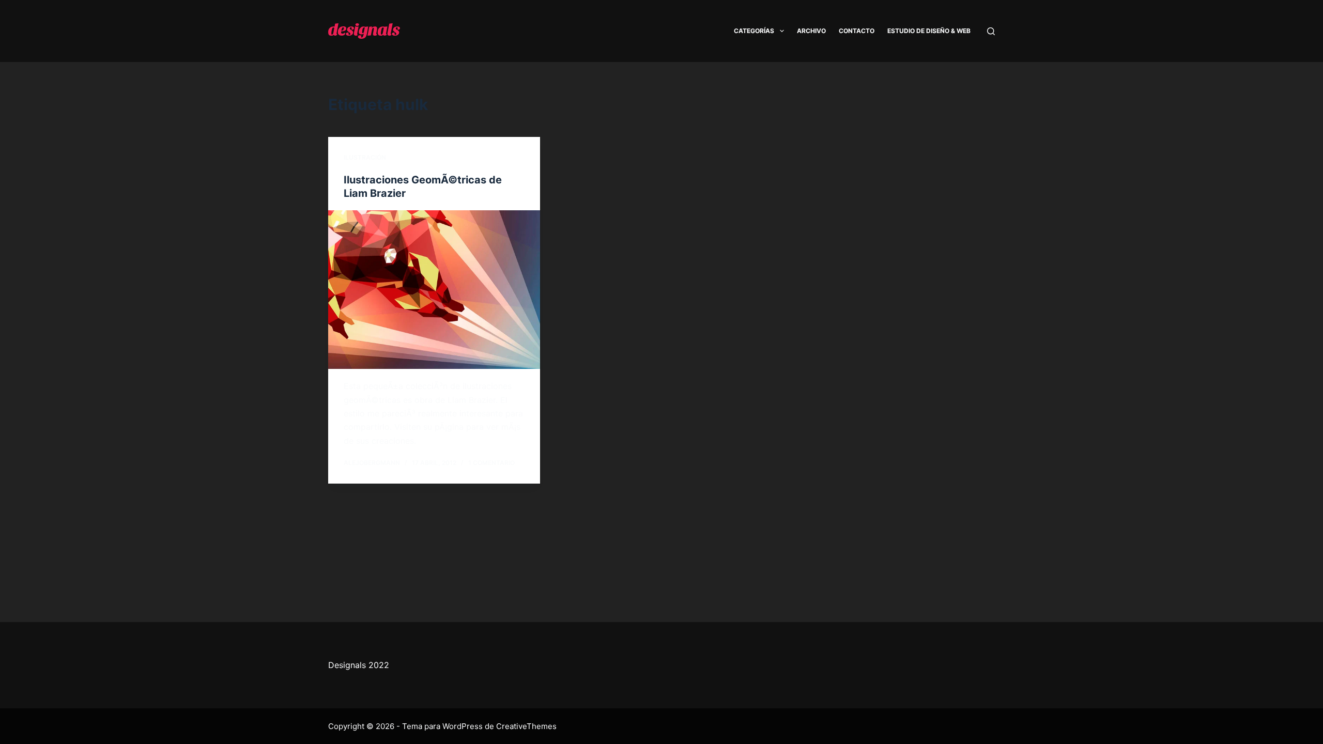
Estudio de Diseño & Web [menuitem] (929, 31)
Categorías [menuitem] (754, 31)
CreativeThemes (526, 726)
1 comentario (491, 463)
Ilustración (365, 157)
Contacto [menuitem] (856, 31)
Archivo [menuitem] (811, 31)
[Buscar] (991, 31)
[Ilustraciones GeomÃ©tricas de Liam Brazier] (434, 289)
